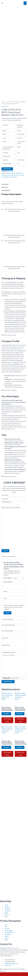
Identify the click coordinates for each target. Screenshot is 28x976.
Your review (8, 582)
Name (6, 591)
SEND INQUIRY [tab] (5, 190)
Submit (5, 550)
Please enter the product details (10, 507)
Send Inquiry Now (7, 720)
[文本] (8, 974)
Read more (6, 713)
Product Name (5, 645)
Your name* (4, 495)
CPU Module (8, 173)
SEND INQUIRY (7, 168)
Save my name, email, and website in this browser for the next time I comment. (14, 607)
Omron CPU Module (11, 175)
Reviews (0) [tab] (4, 187)
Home (3, 102)
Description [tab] (4, 184)
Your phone (4, 638)
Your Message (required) (8, 652)
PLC (6, 102)
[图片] (14, 974)
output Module (13, 177)
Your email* (4, 499)
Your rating (8, 578)
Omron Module (5, 177)
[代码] (25, 974)
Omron (10, 102)
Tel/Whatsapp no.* (6, 502)
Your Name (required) (7, 619)
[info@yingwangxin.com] (3, 974)
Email (5, 598)
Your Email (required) (7, 631)
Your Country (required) (8, 625)
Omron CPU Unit (20, 175)
